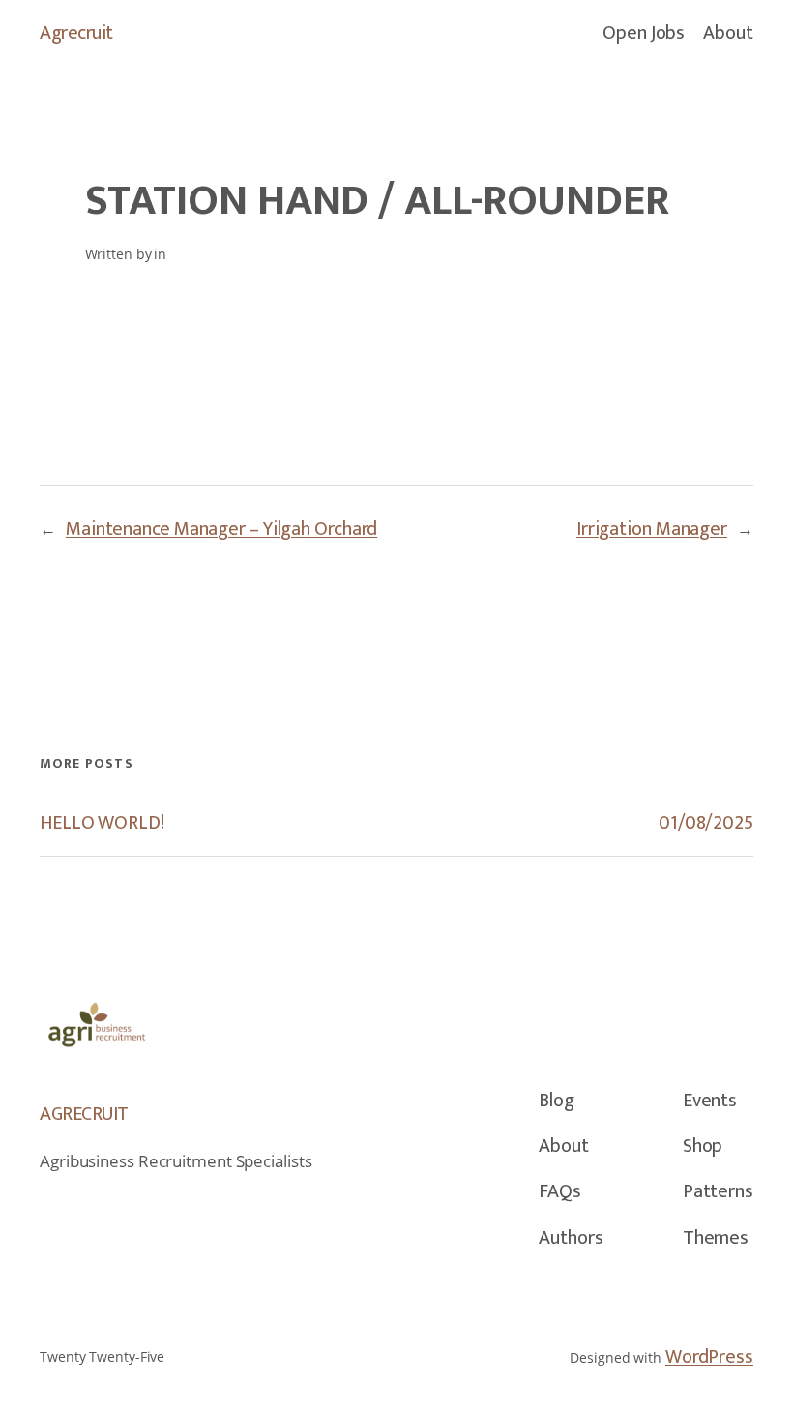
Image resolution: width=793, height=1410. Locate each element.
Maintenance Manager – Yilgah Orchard (221, 529)
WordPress (709, 1356)
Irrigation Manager (651, 529)
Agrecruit (76, 32)
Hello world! (102, 823)
